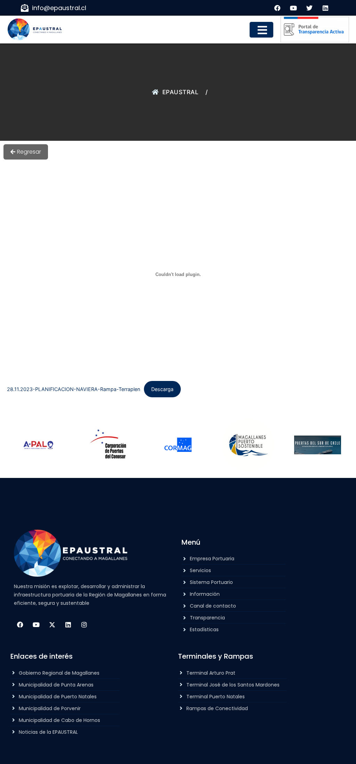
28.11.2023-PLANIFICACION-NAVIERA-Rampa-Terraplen (73, 389)
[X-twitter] (52, 624)
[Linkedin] (68, 624)
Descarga (162, 389)
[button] (261, 30)
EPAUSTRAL (180, 92)
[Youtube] (36, 624)
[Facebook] (20, 624)
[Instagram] (84, 624)
